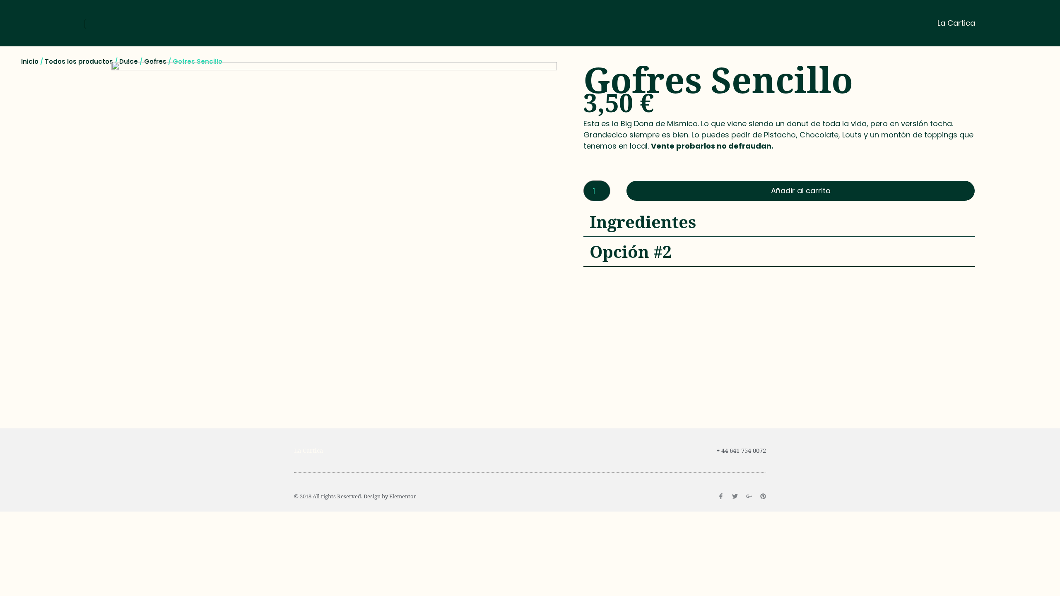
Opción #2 (631, 251)
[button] (779, 222)
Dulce (128, 61)
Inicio (30, 61)
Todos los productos (79, 61)
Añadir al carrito (801, 190)
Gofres (155, 61)
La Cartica (956, 23)
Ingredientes (643, 221)
